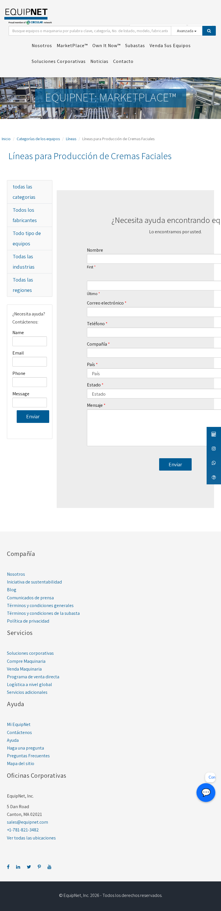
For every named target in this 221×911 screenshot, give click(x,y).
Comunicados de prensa (30, 598)
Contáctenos (19, 732)
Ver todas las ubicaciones (31, 838)
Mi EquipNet (19, 724)
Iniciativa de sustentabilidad (34, 582)
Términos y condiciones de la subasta (43, 613)
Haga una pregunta (25, 748)
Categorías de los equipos (38, 138)
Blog (11, 590)
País (91, 364)
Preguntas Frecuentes (28, 756)
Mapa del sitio (20, 763)
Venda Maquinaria (24, 669)
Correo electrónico (105, 303)
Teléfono (96, 324)
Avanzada (185, 30)
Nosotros (16, 574)
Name (18, 333)
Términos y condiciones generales (40, 605)
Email (18, 353)
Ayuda (13, 740)
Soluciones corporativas (30, 653)
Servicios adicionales (27, 692)
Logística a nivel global (29, 684)
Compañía (97, 344)
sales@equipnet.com (27, 822)
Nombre (95, 250)
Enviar (33, 416)
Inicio (6, 138)
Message (20, 394)
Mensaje (95, 405)
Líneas (71, 138)
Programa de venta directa (33, 677)
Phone (18, 373)
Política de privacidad (28, 621)
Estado (94, 385)
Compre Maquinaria (26, 661)
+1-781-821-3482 (23, 830)
